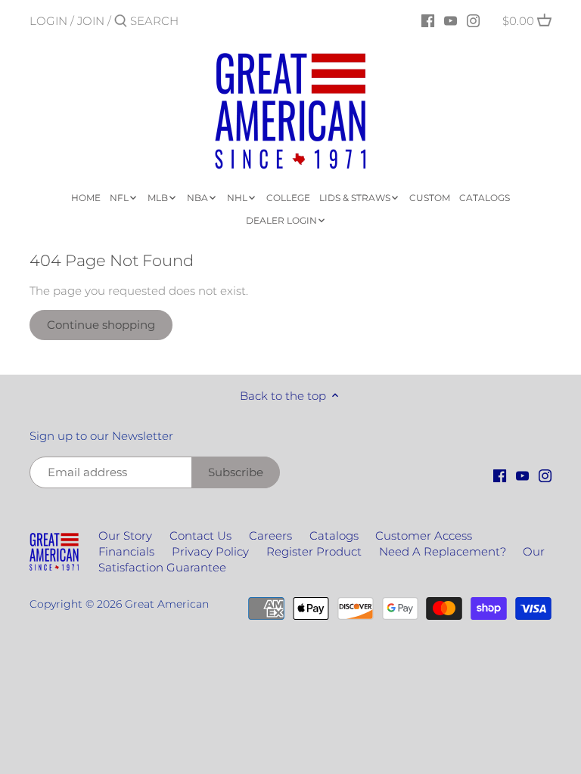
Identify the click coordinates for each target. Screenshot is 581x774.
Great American (167, 604)
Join (90, 21)
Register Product (314, 551)
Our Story (125, 535)
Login (48, 21)
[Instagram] (473, 20)
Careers (270, 535)
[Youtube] (450, 20)
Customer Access (423, 535)
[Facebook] (427, 20)
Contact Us (200, 535)
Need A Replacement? (442, 551)
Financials (126, 551)
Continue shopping (101, 324)
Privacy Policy (210, 551)
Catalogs (334, 535)
